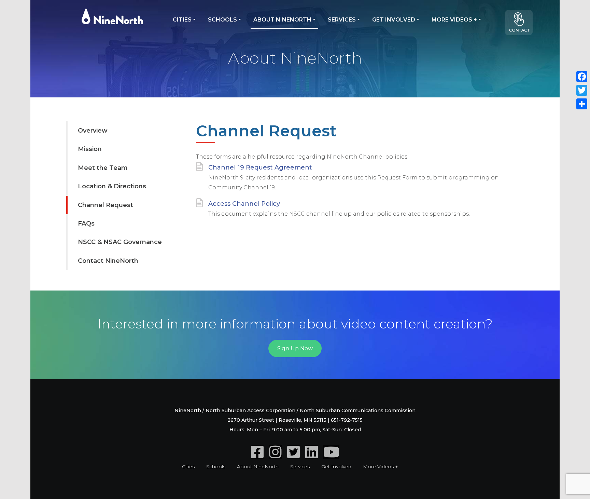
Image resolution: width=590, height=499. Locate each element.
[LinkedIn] (311, 456)
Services (342, 19)
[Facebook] (257, 456)
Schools (222, 19)
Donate (522, 25)
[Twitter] (293, 456)
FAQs (86, 223)
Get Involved (393, 19)
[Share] (582, 104)
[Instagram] (275, 456)
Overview (93, 130)
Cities (182, 19)
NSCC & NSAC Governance (120, 242)
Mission (90, 149)
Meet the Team (103, 168)
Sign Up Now (295, 348)
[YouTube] (331, 456)
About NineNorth (282, 19)
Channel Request (105, 205)
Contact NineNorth (108, 261)
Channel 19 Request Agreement (260, 167)
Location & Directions (112, 186)
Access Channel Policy (244, 203)
